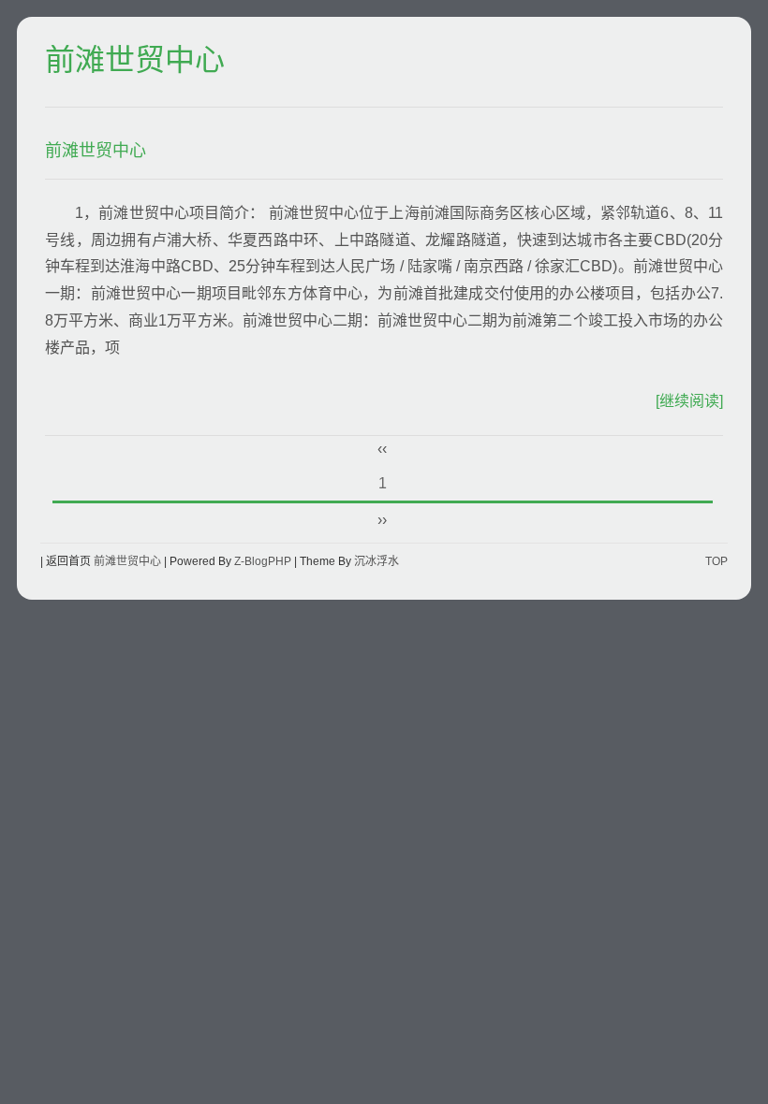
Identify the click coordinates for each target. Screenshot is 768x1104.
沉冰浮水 (376, 561)
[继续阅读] (689, 401)
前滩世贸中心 (135, 61)
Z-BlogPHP (262, 561)
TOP (716, 561)
